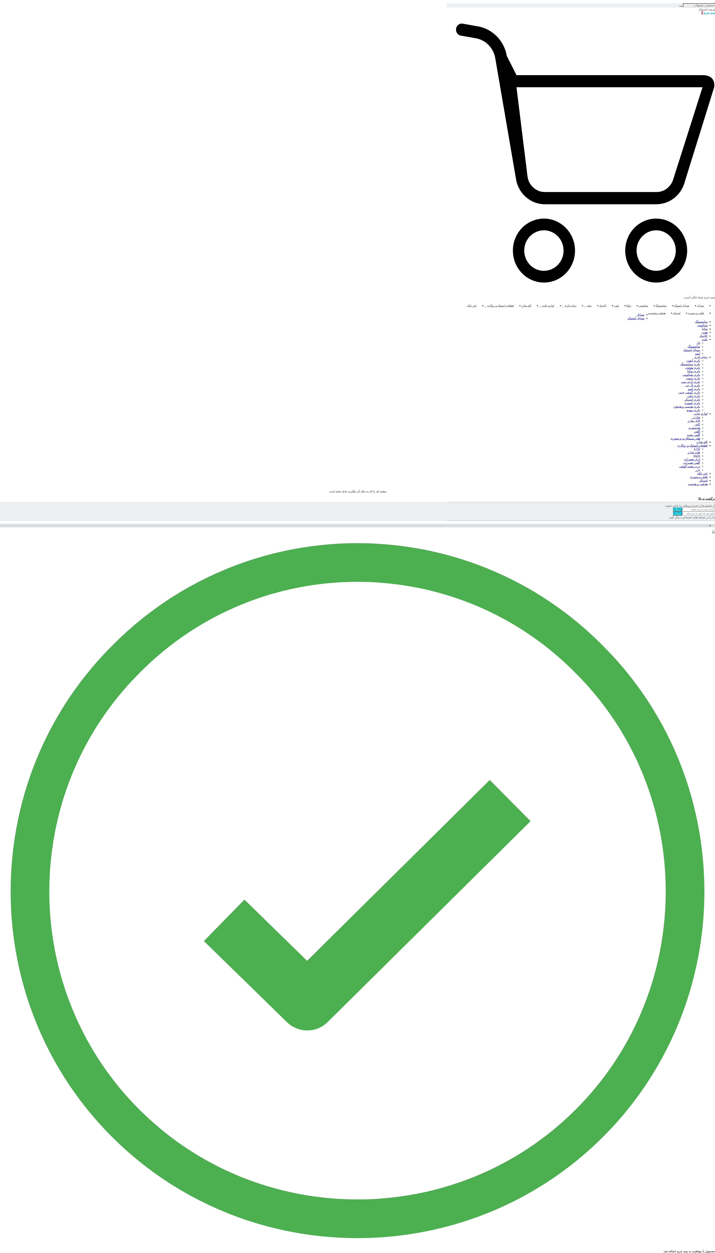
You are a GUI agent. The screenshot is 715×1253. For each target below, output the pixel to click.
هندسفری (694, 427)
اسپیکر (676, 313)
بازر (697, 469)
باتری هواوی (692, 367)
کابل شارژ (694, 420)
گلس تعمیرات (691, 462)
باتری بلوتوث (692, 403)
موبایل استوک (681, 305)
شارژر (696, 417)
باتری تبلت (693, 396)
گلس (697, 431)
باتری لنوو (694, 388)
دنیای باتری (570, 305)
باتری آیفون (693, 360)
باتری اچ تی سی (690, 381)
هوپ (616, 305)
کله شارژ (526, 305)
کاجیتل (602, 305)
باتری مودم (693, 410)
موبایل (700, 305)
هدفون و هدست (656, 313)
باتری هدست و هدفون (686, 406)
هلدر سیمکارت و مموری (685, 438)
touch (697, 455)
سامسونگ (661, 305)
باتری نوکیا (693, 371)
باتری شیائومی (691, 374)
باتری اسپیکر (692, 399)
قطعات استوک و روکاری (500, 305)
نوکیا (628, 305)
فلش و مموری (696, 313)
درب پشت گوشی (689, 466)
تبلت (589, 305)
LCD (697, 448)
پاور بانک (472, 305)
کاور (697, 424)
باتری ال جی (692, 385)
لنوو (697, 353)
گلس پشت (693, 434)
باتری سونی (693, 378)
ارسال (677, 509)
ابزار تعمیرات (692, 459)
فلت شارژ (694, 452)
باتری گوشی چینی (689, 392)
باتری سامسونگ (690, 364)
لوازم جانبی (547, 305)
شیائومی (643, 305)
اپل (698, 343)
